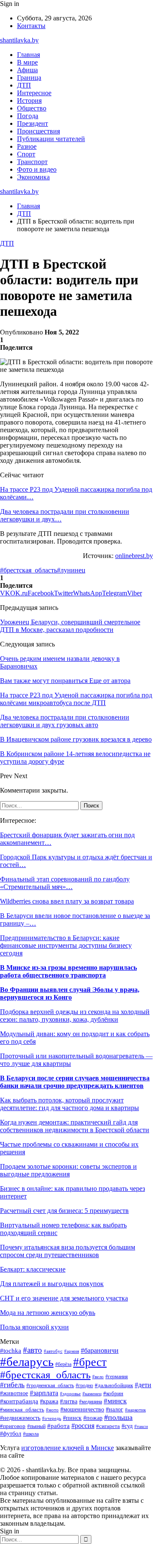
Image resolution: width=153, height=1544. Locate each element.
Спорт (26, 154)
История (29, 100)
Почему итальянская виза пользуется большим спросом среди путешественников (67, 1251)
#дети (143, 1384)
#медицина (90, 1402)
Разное (27, 146)
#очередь (51, 1418)
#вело (98, 1376)
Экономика (33, 177)
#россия (82, 1425)
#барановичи (100, 1350)
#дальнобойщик (114, 1385)
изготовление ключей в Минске (67, 1447)
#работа (58, 1425)
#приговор (13, 1426)
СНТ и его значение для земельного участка (64, 1298)
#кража (49, 1401)
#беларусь (27, 1361)
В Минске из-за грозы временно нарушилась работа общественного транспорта (68, 971)
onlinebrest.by (134, 555)
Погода (27, 115)
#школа (31, 1434)
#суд (127, 1425)
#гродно (84, 1385)
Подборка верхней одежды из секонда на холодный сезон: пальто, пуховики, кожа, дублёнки (75, 1015)
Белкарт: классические (32, 1269)
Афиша (27, 70)
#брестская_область (28, 570)
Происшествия (38, 131)
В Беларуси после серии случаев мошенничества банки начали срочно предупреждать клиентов (75, 1081)
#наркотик (135, 1409)
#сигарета (108, 1426)
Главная (28, 54)
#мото (52, 1409)
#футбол (10, 1433)
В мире (27, 62)
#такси (141, 1426)
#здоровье (70, 1393)
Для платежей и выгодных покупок (52, 1283)
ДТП (24, 85)
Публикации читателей (51, 138)
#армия (71, 1351)
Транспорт (32, 161)
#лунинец (71, 570)
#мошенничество (82, 1409)
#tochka (10, 1350)
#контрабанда (19, 1401)
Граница (29, 77)
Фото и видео (37, 169)
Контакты (31, 25)
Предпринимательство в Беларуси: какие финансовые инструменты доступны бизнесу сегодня (66, 945)
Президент (32, 123)
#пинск (72, 1418)
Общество (31, 108)
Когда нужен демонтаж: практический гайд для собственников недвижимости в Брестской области (74, 1126)
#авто (32, 1350)
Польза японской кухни (34, 1327)
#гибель (12, 1385)
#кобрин (113, 1394)
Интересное (34, 92)
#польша (118, 1417)
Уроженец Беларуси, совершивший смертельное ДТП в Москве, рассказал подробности (70, 625)
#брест (90, 1362)
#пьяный (36, 1426)
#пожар (92, 1418)
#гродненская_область (50, 1385)
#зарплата (44, 1393)
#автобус (53, 1351)
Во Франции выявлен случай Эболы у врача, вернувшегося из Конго (69, 993)
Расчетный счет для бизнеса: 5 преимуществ (64, 1210)
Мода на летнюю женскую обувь (47, 1312)
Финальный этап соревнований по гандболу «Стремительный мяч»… (65, 882)
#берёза (63, 1364)
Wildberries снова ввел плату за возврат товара (67, 901)
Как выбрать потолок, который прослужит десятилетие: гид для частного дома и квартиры (69, 1103)
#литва (68, 1401)
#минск (115, 1401)
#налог (114, 1409)
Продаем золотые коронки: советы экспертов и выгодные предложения (68, 1170)
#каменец (92, 1393)
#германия (116, 1377)
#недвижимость (20, 1418)
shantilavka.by (19, 40)
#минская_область (22, 1409)
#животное (14, 1393)
